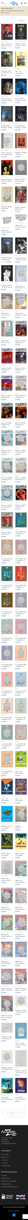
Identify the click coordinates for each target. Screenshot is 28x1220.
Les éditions (4, 1160)
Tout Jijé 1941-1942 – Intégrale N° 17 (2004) (20, 745)
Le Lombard (4, 150)
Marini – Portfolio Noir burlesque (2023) (20, 181)
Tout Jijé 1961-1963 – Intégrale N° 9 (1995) (20, 640)
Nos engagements (6, 1184)
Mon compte (4, 1154)
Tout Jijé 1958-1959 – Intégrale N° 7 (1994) (20, 613)
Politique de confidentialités (8, 1181)
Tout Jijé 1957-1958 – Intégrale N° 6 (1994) (6, 613)
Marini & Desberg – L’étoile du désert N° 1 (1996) (6, 181)
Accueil (3, 10)
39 (24, 1113)
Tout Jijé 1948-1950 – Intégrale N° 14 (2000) (6, 719)
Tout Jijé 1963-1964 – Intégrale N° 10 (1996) (6, 666)
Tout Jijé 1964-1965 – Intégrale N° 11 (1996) (20, 666)
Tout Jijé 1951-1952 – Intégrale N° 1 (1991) (20, 533)
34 (3, 1113)
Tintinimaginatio (5, 228)
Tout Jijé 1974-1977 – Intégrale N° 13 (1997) (21, 692)
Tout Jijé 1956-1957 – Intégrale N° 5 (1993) (20, 587)
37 (15, 1113)
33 (24, 1109)
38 (20, 1113)
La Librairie (4, 1175)
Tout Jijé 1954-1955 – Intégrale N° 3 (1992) (20, 560)
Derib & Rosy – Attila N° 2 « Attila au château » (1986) (21, 315)
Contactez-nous (5, 1178)
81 (14, 1116)
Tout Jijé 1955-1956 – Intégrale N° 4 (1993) (6, 587)
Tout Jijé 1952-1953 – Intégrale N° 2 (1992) (6, 560)
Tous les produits (5, 1165)
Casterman (4, 68)
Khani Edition (4, 41)
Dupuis (17, 283)
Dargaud (17, 150)
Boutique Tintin (5, 1157)
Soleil (16, 205)
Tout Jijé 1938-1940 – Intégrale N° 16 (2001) (6, 745)
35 (7, 1113)
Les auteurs (4, 1163)
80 (10, 1116)
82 (18, 1116)
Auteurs (17, 41)
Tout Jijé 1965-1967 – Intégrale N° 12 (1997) (6, 692)
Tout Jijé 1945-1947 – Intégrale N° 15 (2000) (20, 719)
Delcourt (17, 69)
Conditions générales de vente (9, 1186)
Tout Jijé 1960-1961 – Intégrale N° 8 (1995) (6, 640)
